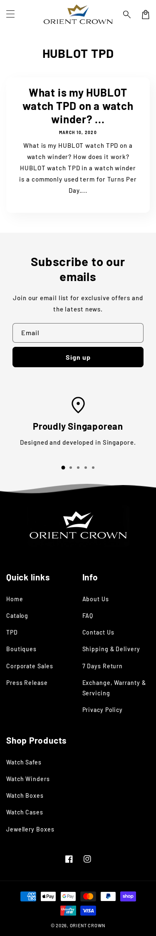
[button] (127, 14)
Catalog (17, 615)
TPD (12, 632)
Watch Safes (24, 762)
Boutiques (21, 648)
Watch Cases (24, 812)
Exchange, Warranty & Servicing (114, 688)
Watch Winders (28, 778)
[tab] (63, 467)
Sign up (78, 357)
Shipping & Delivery (111, 648)
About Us (95, 598)
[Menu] (10, 14)
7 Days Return (102, 666)
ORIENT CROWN (87, 925)
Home (14, 598)
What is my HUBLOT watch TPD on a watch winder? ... (78, 105)
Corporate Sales (29, 666)
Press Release (27, 682)
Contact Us (98, 632)
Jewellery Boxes (30, 829)
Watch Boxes (25, 795)
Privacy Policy (102, 709)
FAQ (88, 615)
